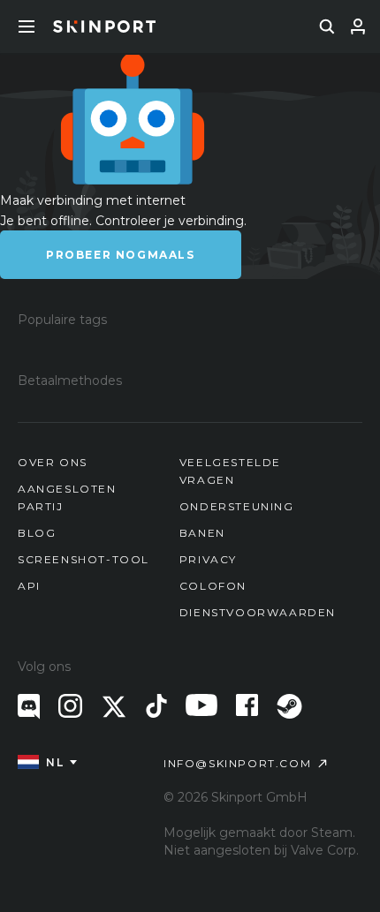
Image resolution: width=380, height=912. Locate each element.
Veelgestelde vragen (230, 471)
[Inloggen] (358, 26)
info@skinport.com (237, 763)
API (29, 585)
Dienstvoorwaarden (257, 612)
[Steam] (289, 706)
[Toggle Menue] (26, 26)
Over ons (52, 462)
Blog (37, 532)
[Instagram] (70, 706)
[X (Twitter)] (114, 707)
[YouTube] (201, 705)
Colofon (213, 585)
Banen (202, 532)
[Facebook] (247, 705)
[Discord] (29, 707)
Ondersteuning (236, 506)
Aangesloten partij (67, 497)
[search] (327, 26)
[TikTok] (156, 706)
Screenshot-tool (83, 559)
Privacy (208, 559)
